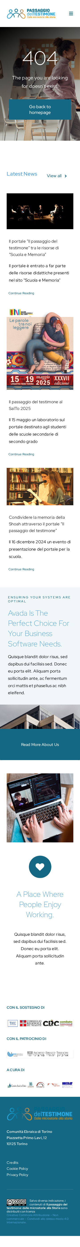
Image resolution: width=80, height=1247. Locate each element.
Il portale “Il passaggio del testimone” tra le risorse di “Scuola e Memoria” (34, 247)
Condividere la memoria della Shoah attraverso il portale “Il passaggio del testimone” (37, 524)
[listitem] (12, 1023)
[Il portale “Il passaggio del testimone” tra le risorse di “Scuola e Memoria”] (40, 211)
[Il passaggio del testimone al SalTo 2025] (40, 348)
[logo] (31, 10)
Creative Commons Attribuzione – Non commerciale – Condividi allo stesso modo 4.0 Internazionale (38, 1218)
